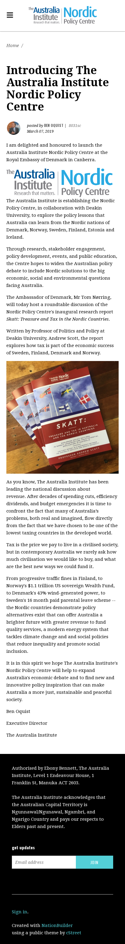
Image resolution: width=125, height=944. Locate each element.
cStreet (73, 932)
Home (12, 45)
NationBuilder (57, 925)
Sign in (19, 912)
